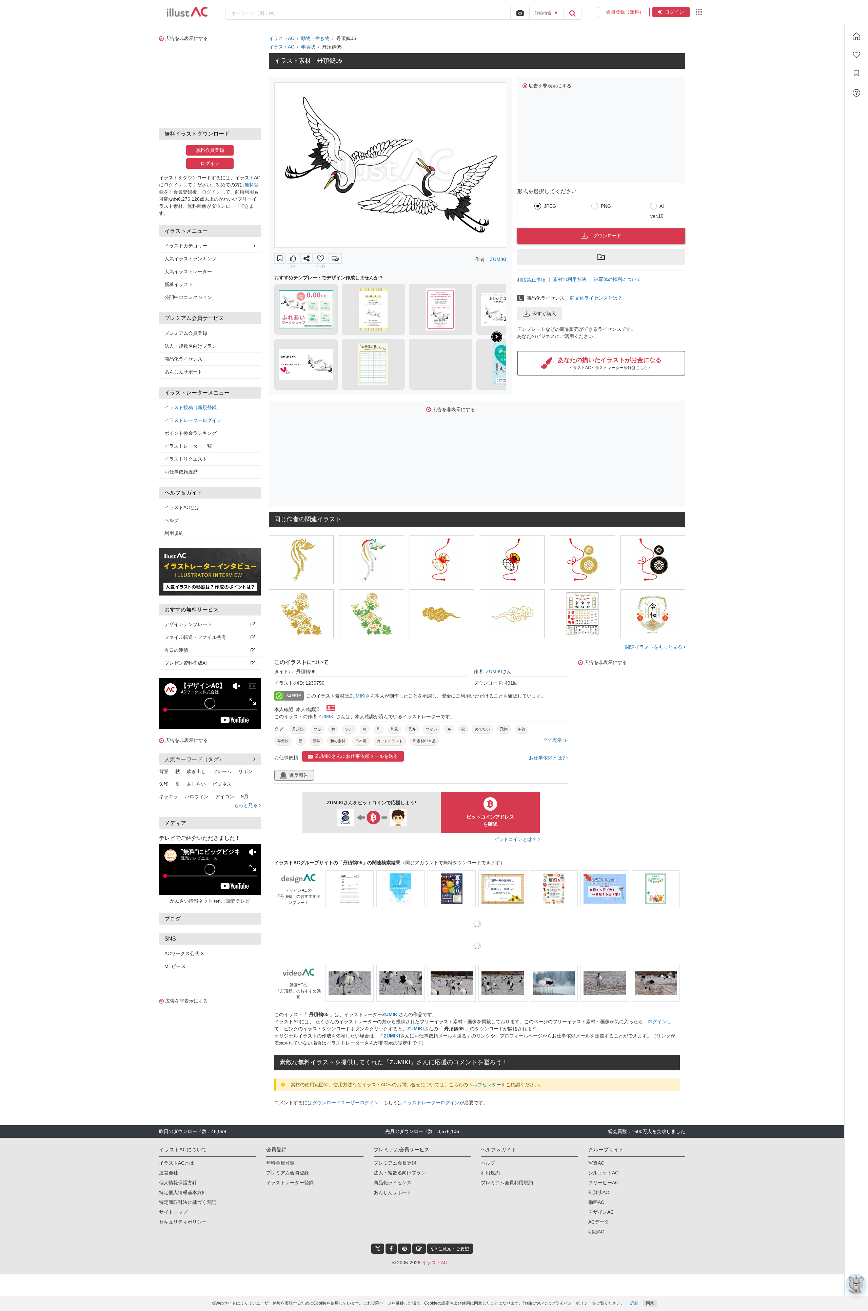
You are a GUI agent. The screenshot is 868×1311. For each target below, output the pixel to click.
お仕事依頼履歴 (181, 472)
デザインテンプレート (188, 624)
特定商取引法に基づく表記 (187, 1202)
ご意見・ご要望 (453, 1248)
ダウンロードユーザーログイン (345, 1102)
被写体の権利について (617, 279)
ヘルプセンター (484, 1084)
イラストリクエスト (185, 459)
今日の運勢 (176, 650)
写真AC (596, 1163)
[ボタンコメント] (335, 258)
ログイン (674, 12)
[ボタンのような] (293, 258)
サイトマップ (173, 1212)
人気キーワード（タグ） (194, 759)
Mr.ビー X (174, 966)
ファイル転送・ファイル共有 (195, 637)
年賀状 (308, 46)
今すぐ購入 (544, 313)
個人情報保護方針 (178, 1182)
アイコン (224, 796)
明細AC (596, 1231)
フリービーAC (603, 1182)
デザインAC (601, 1212)
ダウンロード (607, 235)
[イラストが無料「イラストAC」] (187, 11)
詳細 (634, 1303)
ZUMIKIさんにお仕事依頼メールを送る (356, 756)
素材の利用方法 (569, 279)
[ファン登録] (856, 55)
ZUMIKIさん (362, 696)
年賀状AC (598, 1192)
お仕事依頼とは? (547, 758)
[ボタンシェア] (306, 258)
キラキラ (168, 796)
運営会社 (168, 1172)
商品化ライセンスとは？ (596, 298)
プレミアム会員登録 (185, 333)
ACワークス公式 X (184, 953)
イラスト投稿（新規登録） (192, 407)
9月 (245, 796)
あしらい (196, 784)
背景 (164, 771)
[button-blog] (419, 1249)
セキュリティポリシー (182, 1222)
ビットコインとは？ (516, 839)
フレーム (222, 771)
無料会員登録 (210, 150)
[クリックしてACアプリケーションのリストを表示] (698, 11)
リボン (245, 771)
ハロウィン (197, 796)
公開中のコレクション (188, 297)
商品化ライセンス (183, 359)
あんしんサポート (183, 372)
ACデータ (598, 1222)
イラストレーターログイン (192, 420)
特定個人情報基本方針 (182, 1192)
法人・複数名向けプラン (190, 346)
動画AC (596, 1202)
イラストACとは (181, 507)
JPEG (550, 206)
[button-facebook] (391, 1249)
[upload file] (519, 13)
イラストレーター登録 (290, 1182)
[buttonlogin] (572, 13)
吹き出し (196, 771)
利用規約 (173, 533)
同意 (650, 1303)
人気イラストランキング (190, 258)
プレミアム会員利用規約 (507, 1182)
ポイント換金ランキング (190, 433)
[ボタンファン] (320, 258)
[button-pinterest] (404, 1249)
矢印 (164, 784)
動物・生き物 (315, 38)
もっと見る (246, 805)
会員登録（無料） (624, 12)
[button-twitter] (377, 1249)
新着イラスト (178, 284)
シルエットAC (603, 1172)
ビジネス (222, 784)
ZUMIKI (498, 259)
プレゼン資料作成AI (185, 663)
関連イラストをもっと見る (654, 647)
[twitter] (377, 1249)
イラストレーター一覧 (188, 446)
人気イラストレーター (188, 271)
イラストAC (281, 38)
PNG (606, 206)
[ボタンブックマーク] (279, 258)
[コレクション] (856, 73)
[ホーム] (856, 36)
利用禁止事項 (531, 279)
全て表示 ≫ (555, 740)
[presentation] (496, 336)
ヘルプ (171, 520)
